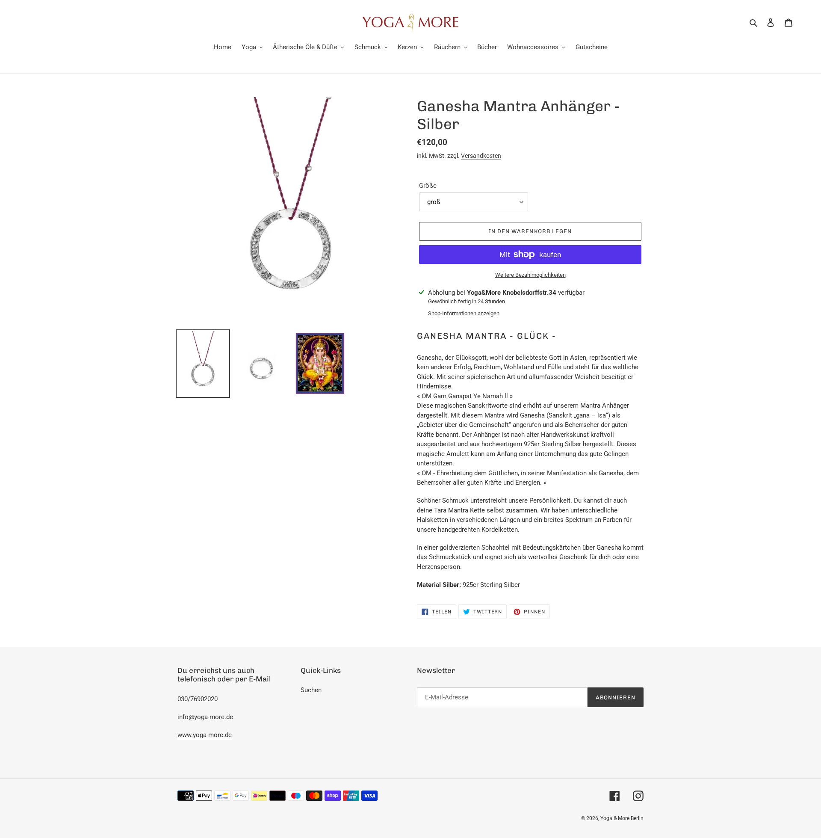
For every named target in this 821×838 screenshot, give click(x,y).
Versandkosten (481, 155)
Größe (428, 186)
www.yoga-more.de (204, 735)
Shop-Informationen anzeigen (463, 313)
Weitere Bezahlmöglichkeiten (530, 275)
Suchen (311, 690)
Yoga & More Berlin (622, 818)
